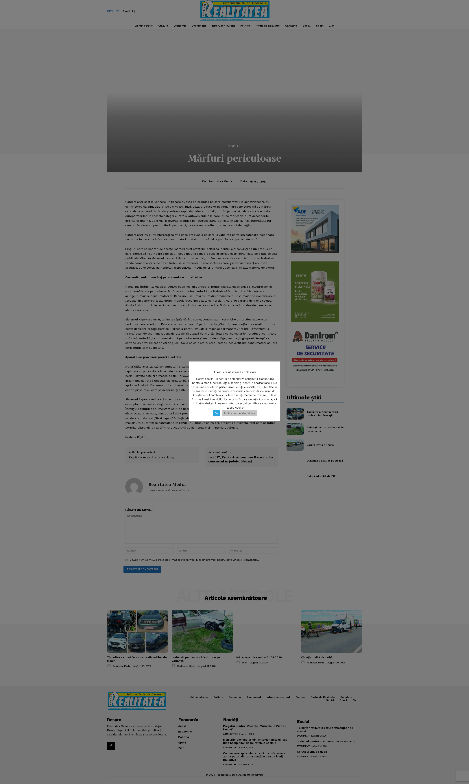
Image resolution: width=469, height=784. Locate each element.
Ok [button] (216, 413)
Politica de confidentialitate (239, 413)
